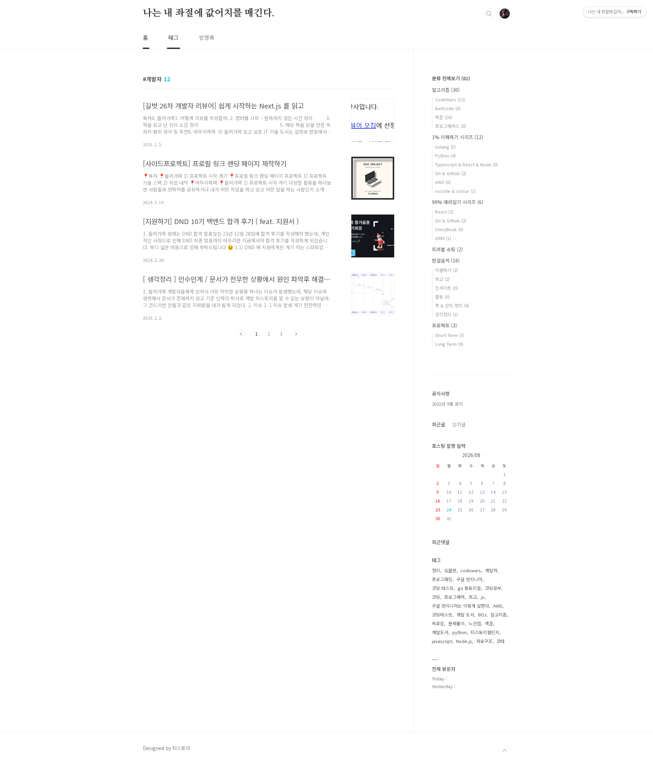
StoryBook (449, 229)
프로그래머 (454, 597)
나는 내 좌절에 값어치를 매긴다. (208, 13)
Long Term (449, 344)
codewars (471, 570)
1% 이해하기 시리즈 (457, 137)
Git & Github (450, 173)
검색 (489, 14)
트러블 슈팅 (447, 249)
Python (445, 155)
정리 (436, 570)
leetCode (448, 108)
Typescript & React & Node (466, 164)
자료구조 (484, 641)
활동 (442, 296)
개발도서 (440, 632)
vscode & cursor (455, 191)
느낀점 (475, 623)
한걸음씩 (446, 260)
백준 (443, 117)
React (444, 211)
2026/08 (471, 454)
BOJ (482, 614)
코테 (501, 641)
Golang (445, 146)
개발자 (491, 570)
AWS (443, 182)
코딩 (436, 597)
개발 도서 (465, 614)
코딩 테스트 (443, 588)
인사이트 (446, 288)
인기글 (459, 424)
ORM (443, 238)
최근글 (438, 424)
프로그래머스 (450, 126)
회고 (442, 279)
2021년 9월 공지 (447, 404)
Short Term (449, 335)
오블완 (450, 570)
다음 (296, 334)
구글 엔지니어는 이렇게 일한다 (460, 605)
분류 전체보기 (451, 78)
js (482, 597)
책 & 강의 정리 (452, 305)
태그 (173, 37)
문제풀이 (456, 623)
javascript (442, 641)
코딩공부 (493, 588)
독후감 (438, 623)
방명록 (206, 37)
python (459, 632)
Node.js (464, 641)
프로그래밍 (442, 579)
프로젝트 (444, 325)
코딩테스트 (442, 614)
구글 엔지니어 (469, 579)
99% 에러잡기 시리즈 (457, 202)
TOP (504, 750)
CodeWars (450, 99)
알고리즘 (446, 89)
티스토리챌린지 (485, 632)
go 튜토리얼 (469, 588)
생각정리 (446, 314)
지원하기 (446, 270)
